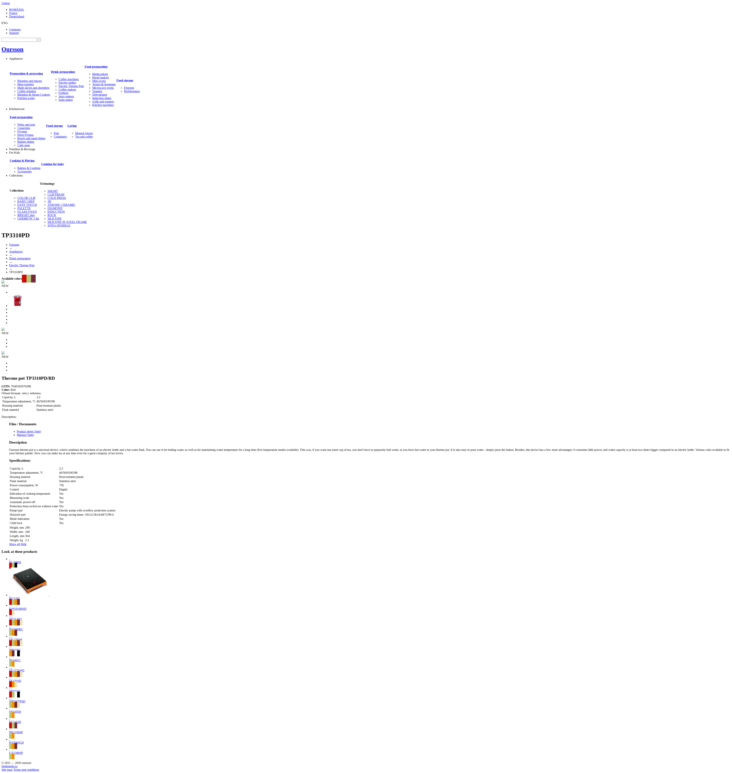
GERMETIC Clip (28, 218)
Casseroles (23, 128)
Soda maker (66, 99)
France (13, 13)
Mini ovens (99, 81)
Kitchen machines (103, 105)
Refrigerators (132, 91)
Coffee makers (67, 89)
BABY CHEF (26, 201)
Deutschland (16, 16)
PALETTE (24, 208)
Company (15, 29)
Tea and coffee (84, 136)
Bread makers (100, 77)
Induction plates (101, 98)
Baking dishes (25, 141)
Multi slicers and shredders (33, 87)
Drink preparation (63, 71)
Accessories (24, 171)
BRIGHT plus (26, 215)
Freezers (129, 87)
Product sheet (29, 431)
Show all (14, 544)
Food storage (124, 80)
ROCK (51, 215)
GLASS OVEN (27, 211)
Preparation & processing (26, 73)
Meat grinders (25, 84)
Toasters (97, 91)
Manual (25, 435)
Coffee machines (69, 79)
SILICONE (54, 218)
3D (49, 201)
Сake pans (23, 145)
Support (14, 33)
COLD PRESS (56, 198)
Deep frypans (25, 134)
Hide (23, 544)
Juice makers (66, 96)
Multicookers (100, 74)
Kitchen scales (26, 98)
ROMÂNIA (16, 9)
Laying (72, 125)
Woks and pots (26, 124)
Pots (56, 133)
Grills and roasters (103, 101)
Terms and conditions (26, 769)
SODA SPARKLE (58, 225)
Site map (7, 769)
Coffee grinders (26, 91)
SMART (52, 191)
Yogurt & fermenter (104, 84)
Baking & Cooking (28, 168)
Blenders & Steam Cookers (33, 94)
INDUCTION (56, 211)
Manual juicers (84, 133)
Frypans (22, 131)
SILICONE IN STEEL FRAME (67, 222)
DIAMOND (55, 208)
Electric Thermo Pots (71, 86)
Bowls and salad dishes (31, 138)
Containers (60, 136)
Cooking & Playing (22, 160)
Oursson (12, 49)
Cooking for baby (52, 164)
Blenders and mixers (29, 81)
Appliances (16, 251)
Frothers (63, 93)
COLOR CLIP (26, 198)
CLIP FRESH (55, 194)
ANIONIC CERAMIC (61, 204)
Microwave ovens (103, 87)
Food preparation (96, 66)
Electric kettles (67, 82)
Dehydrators (99, 94)
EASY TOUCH (27, 204)
